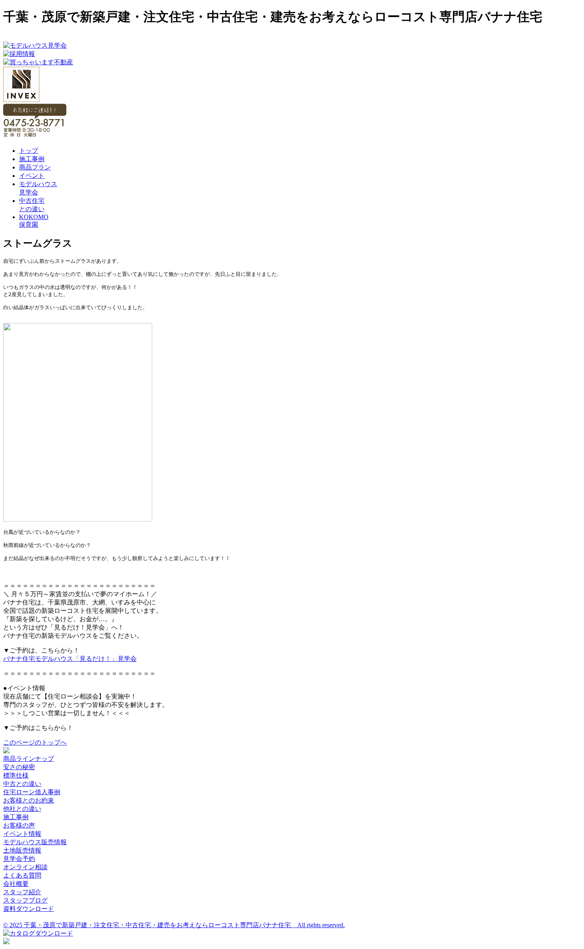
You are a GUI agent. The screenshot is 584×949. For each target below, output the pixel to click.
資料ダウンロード (28, 908)
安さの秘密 (19, 767)
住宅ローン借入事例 (31, 792)
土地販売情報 (22, 850)
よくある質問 (22, 875)
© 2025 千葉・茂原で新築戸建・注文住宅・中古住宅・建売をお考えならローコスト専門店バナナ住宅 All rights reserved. (174, 925)
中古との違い (22, 783)
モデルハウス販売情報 (35, 842)
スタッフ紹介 (22, 892)
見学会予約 (19, 858)
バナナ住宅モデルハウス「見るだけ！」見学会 (70, 658)
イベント (31, 175)
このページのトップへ (35, 742)
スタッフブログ (25, 900)
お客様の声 (19, 825)
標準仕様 (16, 775)
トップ (28, 150)
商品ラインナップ (28, 758)
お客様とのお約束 (28, 800)
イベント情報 (22, 833)
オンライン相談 (25, 867)
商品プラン (35, 167)
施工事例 (31, 159)
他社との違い (22, 808)
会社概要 (16, 883)
